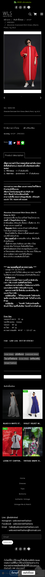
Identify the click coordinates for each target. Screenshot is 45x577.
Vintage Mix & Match (22, 504)
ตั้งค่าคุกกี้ (15, 573)
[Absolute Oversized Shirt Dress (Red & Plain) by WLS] (22, 62)
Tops (22, 489)
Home (22, 478)
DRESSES (20, 134)
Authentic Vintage (22, 499)
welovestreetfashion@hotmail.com (25, 530)
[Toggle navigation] (41, 14)
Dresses (22, 483)
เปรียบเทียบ (30, 128)
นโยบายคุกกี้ (20, 568)
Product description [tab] (14, 155)
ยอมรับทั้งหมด (28, 573)
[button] (29, 14)
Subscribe (8, 542)
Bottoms (22, 494)
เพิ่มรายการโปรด (12, 128)
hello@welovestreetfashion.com (24, 527)
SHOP (13, 134)
